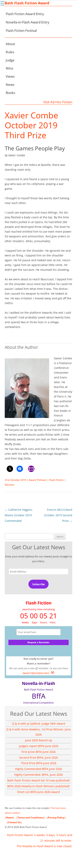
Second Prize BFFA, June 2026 (38, 757)
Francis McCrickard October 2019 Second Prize (58, 515)
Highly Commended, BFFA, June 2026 (38, 774)
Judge (10, 60)
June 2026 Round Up (38, 740)
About (10, 44)
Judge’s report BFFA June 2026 (38, 746)
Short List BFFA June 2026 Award (38, 792)
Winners (9, 484)
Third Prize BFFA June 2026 (38, 763)
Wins (9, 68)
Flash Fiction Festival (21, 30)
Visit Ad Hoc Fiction (57, 102)
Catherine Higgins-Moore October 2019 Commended (19, 515)
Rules (10, 52)
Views (10, 76)
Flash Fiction (56, 480)
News (10, 84)
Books (10, 92)
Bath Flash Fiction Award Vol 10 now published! (38, 780)
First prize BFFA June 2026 (39, 752)
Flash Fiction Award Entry (25, 14)
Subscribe (38, 584)
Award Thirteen (38, 480)
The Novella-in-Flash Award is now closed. (44, 846)
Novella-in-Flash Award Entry (27, 22)
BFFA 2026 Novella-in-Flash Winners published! (38, 786)
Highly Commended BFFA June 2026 (38, 769)
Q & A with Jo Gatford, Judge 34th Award (38, 723)
